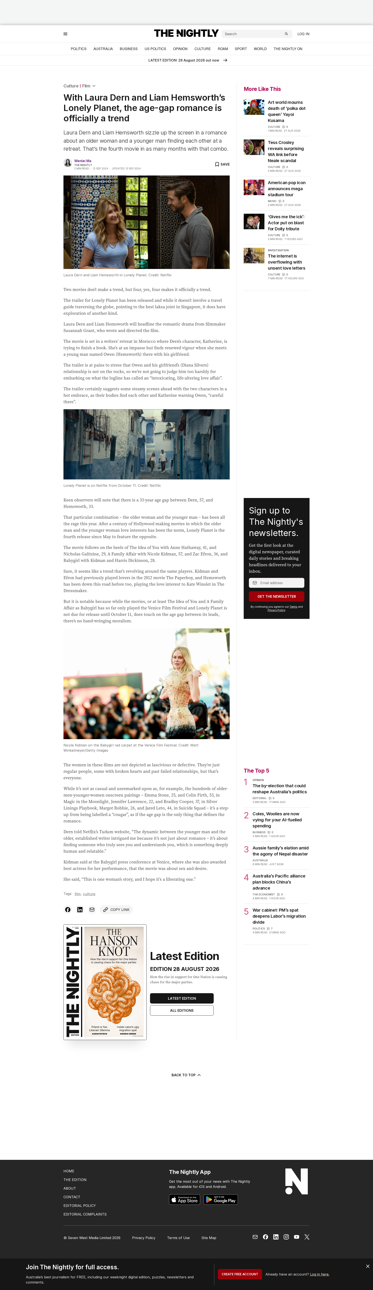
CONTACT (71, 1197)
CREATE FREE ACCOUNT (240, 1274)
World (260, 48)
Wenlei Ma (82, 161)
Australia (103, 48)
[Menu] (65, 33)
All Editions (182, 1010)
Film (86, 86)
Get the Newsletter (277, 596)
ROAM (223, 48)
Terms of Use (178, 1238)
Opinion (180, 48)
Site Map (208, 1238)
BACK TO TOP (184, 1075)
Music (272, 201)
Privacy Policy (276, 610)
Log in (303, 34)
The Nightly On (288, 48)
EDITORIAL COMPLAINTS (85, 1214)
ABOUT (69, 1188)
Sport (241, 48)
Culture (202, 48)
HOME (68, 1171)
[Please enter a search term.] (286, 34)
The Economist (264, 894)
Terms (293, 606)
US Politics (155, 48)
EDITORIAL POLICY (79, 1205)
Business (129, 48)
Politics (79, 48)
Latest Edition (182, 998)
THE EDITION (75, 1180)
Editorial (260, 798)
